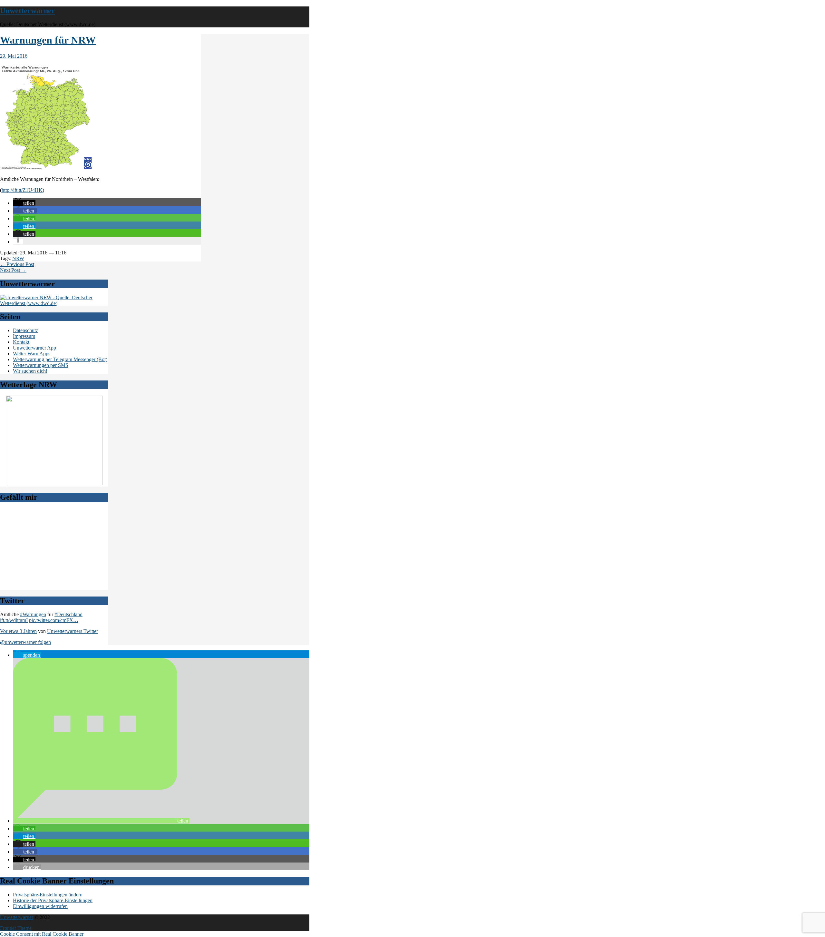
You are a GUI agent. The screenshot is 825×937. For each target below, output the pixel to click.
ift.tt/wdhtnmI (14, 620)
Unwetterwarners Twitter (72, 631)
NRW (18, 258)
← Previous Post (17, 264)
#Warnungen (33, 614)
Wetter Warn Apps (31, 353)
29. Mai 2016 (13, 56)
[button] (24, 203)
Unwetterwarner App (34, 347)
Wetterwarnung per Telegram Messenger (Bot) (60, 359)
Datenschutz (25, 330)
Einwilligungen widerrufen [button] (40, 906)
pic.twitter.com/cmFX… (53, 620)
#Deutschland (68, 614)
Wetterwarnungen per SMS (40, 365)
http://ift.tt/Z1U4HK (22, 190)
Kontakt (21, 342)
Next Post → (13, 270)
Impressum (24, 336)
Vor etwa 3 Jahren (18, 631)
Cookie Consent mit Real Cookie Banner (41, 934)
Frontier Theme (16, 928)
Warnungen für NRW (48, 40)
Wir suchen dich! (30, 371)
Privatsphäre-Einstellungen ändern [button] (47, 894)
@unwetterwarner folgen (25, 642)
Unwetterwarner (27, 10)
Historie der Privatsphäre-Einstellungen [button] (52, 900)
